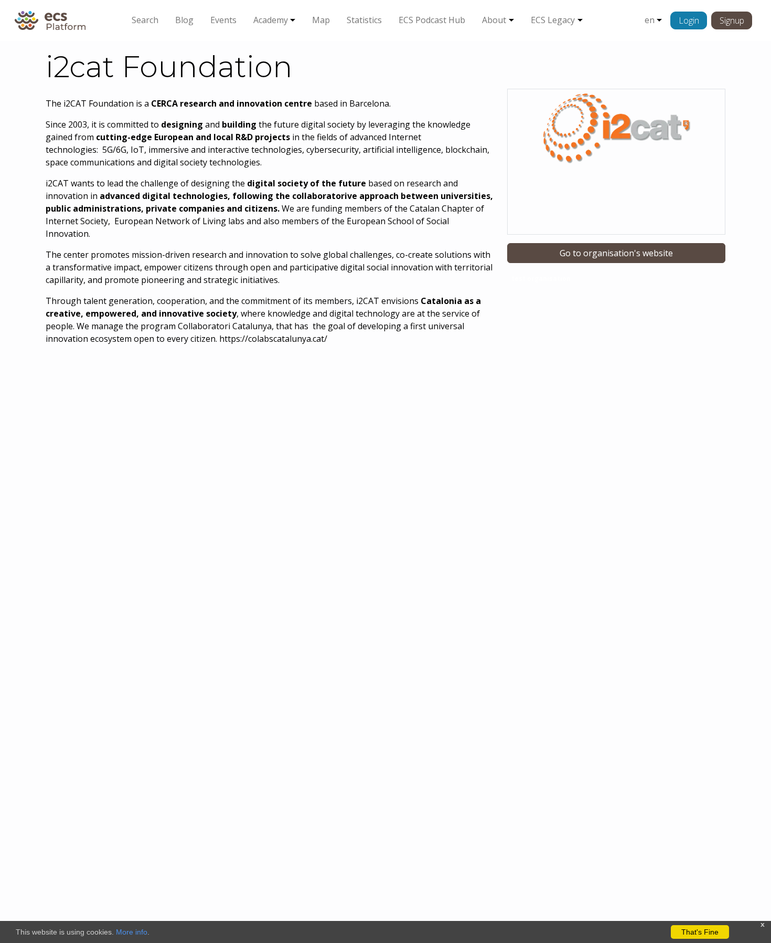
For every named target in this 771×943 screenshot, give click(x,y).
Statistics (364, 20)
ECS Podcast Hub (432, 20)
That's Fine (700, 932)
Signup (732, 20)
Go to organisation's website (616, 253)
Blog (184, 20)
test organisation (541, 278)
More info (131, 932)
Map (321, 20)
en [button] (650, 20)
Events (223, 20)
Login (689, 20)
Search (145, 20)
